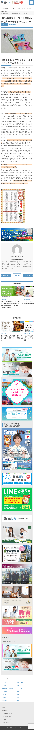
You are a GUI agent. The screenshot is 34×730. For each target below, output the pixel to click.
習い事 (29, 8)
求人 (18, 697)
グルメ (18, 8)
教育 (23, 8)
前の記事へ (6, 275)
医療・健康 (20, 682)
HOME (2, 11)
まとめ (12, 8)
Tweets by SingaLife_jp (8, 641)
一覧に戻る (17, 275)
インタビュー (6, 685)
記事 (3, 707)
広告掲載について (7, 713)
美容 (18, 700)
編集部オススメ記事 (7, 688)
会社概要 (4, 710)
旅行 (18, 694)
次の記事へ (28, 275)
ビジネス (4, 691)
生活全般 (5, 8)
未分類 (4, 697)
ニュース (19, 688)
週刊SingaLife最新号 (12, 425)
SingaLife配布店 (6, 716)
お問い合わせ (6, 722)
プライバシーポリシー (8, 719)
